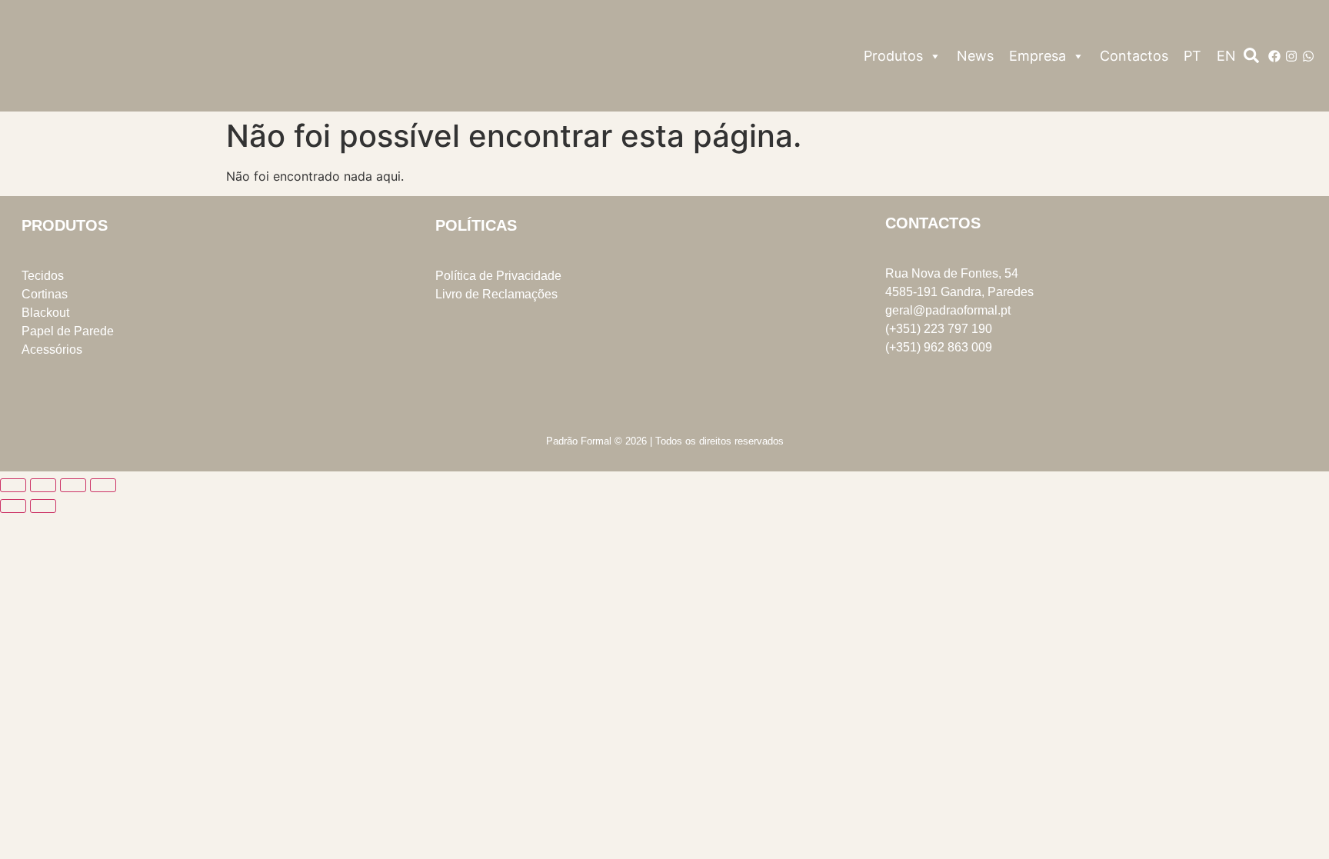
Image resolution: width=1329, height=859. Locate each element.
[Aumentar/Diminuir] (13, 485)
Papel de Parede (68, 331)
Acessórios (52, 349)
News (975, 56)
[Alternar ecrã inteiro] (43, 485)
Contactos (1134, 56)
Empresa (1037, 56)
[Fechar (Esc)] (103, 485)
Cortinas (45, 294)
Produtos (893, 56)
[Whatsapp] (1308, 56)
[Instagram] (1291, 56)
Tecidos (43, 275)
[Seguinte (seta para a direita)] (43, 506)
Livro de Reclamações (496, 294)
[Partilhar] (73, 485)
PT (1192, 56)
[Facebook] (1274, 56)
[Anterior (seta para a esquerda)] (13, 506)
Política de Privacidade (498, 275)
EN (1226, 56)
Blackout (45, 312)
